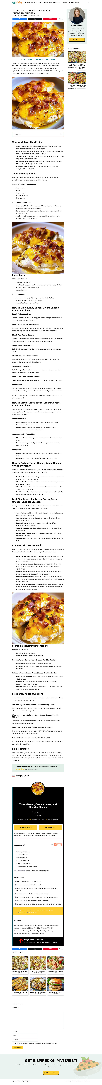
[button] (88, 2)
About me (65, 2)
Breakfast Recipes (30, 2)
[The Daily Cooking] (17, 2)
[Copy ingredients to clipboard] (24, 845)
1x (55, 844)
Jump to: (17, 134)
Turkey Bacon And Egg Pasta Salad (37, 972)
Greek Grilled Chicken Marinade (38, 993)
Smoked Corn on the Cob (20, 993)
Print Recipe (40, 59)
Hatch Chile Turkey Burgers (55, 993)
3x (60, 844)
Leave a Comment (34, 15)
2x (57, 844)
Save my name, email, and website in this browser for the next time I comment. (35, 1043)
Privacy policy (67, 1081)
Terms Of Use (80, 1081)
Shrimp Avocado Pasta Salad (55, 972)
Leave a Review (50, 59)
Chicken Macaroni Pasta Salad (20, 972)
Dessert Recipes (54, 2)
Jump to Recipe (27, 59)
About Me (74, 1081)
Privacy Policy (74, 2)
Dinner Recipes (43, 2)
